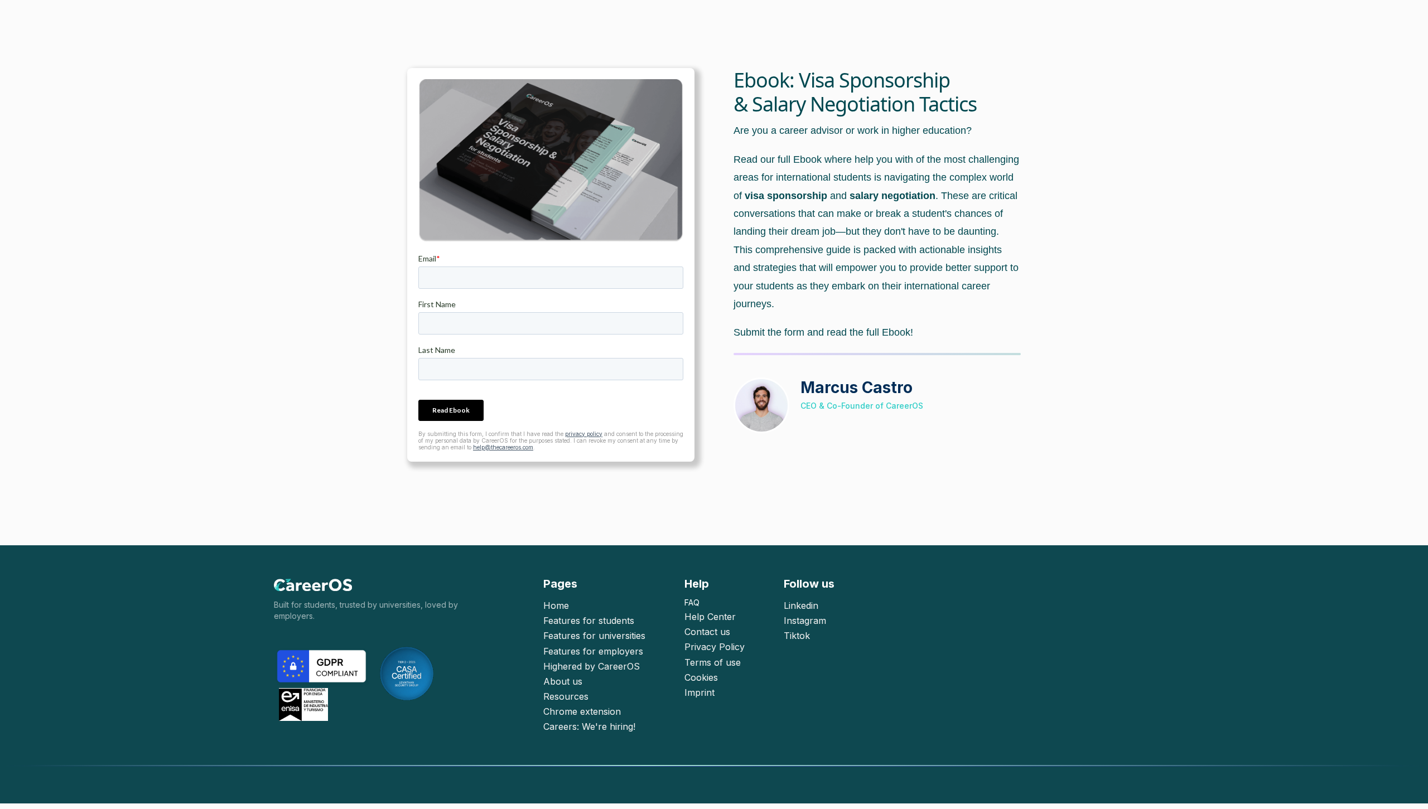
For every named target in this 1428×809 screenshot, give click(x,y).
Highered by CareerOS (591, 666)
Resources (565, 696)
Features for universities (594, 636)
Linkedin (801, 605)
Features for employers (593, 651)
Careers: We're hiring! (589, 726)
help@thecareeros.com (503, 447)
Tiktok (797, 636)
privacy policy (583, 433)
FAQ (691, 602)
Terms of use (712, 662)
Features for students (588, 621)
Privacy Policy (714, 647)
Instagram (805, 621)
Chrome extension (582, 711)
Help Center (710, 617)
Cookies (701, 677)
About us (562, 681)
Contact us (707, 632)
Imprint (699, 692)
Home (556, 605)
